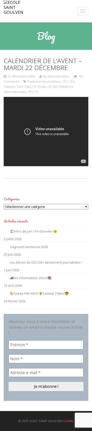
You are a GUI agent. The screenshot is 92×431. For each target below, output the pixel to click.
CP (35, 86)
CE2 (72, 81)
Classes (9, 86)
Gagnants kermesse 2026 (29, 247)
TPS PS (33, 92)
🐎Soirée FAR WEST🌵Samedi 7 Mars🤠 (39, 293)
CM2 (28, 86)
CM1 (20, 86)
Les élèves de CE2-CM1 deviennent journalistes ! (46, 262)
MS (55, 86)
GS (49, 86)
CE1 (65, 81)
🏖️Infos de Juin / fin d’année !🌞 (33, 231)
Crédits (68, 421)
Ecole (42, 86)
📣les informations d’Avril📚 (31, 278)
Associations (51, 81)
